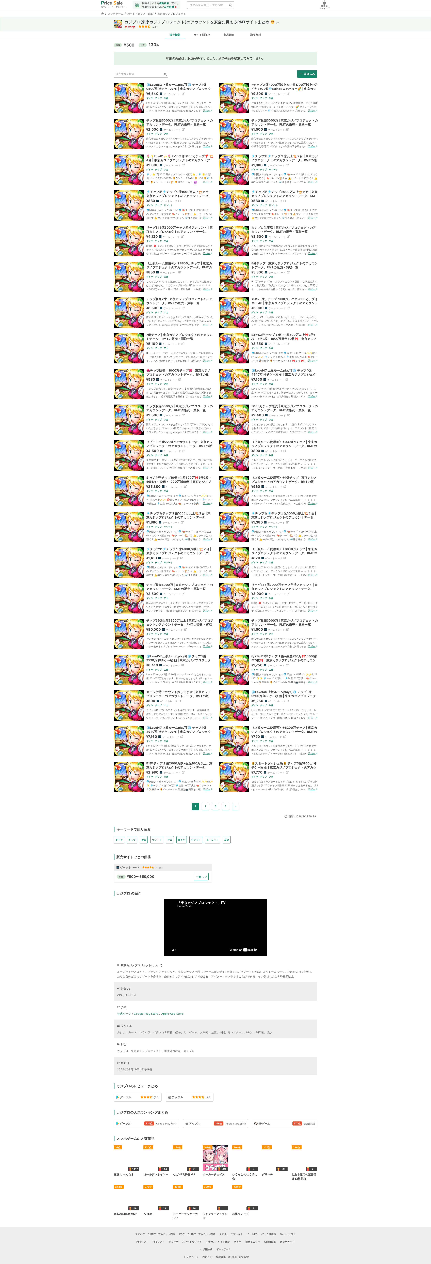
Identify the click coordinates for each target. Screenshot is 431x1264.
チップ (132, 839)
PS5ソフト (159, 1241)
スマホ (223, 1234)
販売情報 (175, 34)
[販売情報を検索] (165, 74)
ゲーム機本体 (268, 1234)
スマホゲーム (115, 13)
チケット (196, 839)
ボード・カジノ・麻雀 (140, 13)
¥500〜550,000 (140, 877)
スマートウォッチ (192, 1241)
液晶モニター (252, 1241)
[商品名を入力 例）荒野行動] (230, 5)
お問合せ (207, 1256)
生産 (143, 839)
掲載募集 (221, 1256)
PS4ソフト (142, 1241)
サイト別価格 (202, 34)
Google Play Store (146, 1013)
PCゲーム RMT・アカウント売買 (197, 1234)
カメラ (237, 1241)
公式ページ (124, 1013)
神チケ (181, 839)
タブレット (237, 1234)
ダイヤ (119, 839)
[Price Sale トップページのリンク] (102, 13)
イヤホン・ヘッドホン (218, 1241)
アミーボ (173, 1241)
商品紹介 (229, 34)
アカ (169, 839)
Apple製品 (270, 1241)
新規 (226, 839)
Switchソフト (288, 1234)
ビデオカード (287, 1241)
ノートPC (252, 1234)
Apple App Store (172, 1013)
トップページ (191, 1256)
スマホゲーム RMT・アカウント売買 (155, 1234)
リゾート (157, 839)
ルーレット (212, 839)
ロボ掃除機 (206, 1249)
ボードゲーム (223, 1249)
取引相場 (255, 34)
